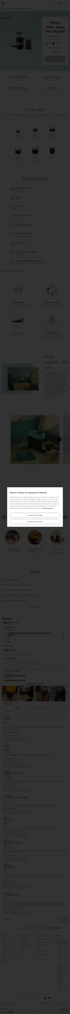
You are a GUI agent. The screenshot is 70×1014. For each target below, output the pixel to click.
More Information (47, 508)
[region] (35, 507)
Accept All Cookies (35, 521)
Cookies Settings (35, 515)
